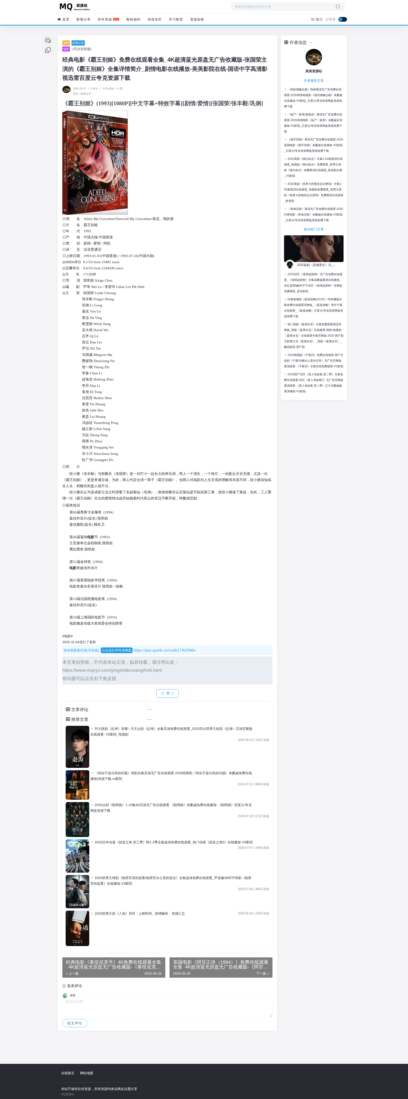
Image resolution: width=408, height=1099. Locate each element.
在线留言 (67, 1073)
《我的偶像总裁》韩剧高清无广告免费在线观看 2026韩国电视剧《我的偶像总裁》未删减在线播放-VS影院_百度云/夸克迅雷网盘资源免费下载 (313, 98)
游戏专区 (155, 19)
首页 (65, 19)
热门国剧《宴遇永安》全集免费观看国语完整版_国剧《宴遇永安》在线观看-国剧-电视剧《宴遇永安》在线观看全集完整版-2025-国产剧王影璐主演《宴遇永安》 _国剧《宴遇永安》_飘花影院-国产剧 (314, 336)
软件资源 (105, 19)
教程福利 (133, 19)
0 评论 (94, 88)
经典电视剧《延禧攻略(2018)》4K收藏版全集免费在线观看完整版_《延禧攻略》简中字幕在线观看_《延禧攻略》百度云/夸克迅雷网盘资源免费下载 (313, 308)
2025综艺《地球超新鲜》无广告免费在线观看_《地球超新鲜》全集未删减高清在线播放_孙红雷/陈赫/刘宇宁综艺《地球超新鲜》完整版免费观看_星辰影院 (313, 283)
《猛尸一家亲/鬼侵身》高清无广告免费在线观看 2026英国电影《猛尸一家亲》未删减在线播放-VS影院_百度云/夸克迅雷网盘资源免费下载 (313, 123)
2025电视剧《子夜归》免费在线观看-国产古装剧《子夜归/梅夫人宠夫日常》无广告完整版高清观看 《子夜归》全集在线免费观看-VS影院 (313, 360)
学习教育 (176, 19)
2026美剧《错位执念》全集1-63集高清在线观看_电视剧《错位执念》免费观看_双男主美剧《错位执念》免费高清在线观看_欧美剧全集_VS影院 (313, 167)
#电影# (67, 636)
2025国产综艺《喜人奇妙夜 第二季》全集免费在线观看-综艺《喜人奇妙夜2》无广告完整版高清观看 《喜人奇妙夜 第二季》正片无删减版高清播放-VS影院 (313, 383)
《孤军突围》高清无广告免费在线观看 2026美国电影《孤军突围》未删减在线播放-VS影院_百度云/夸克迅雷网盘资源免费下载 (313, 145)
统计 (319, 19)
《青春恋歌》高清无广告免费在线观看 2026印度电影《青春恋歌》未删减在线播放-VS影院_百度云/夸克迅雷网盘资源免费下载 (313, 214)
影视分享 (83, 19)
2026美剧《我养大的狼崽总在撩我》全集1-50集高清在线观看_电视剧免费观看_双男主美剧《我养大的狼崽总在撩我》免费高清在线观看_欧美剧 (314, 192)
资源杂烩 (197, 19)
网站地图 (86, 1073)
